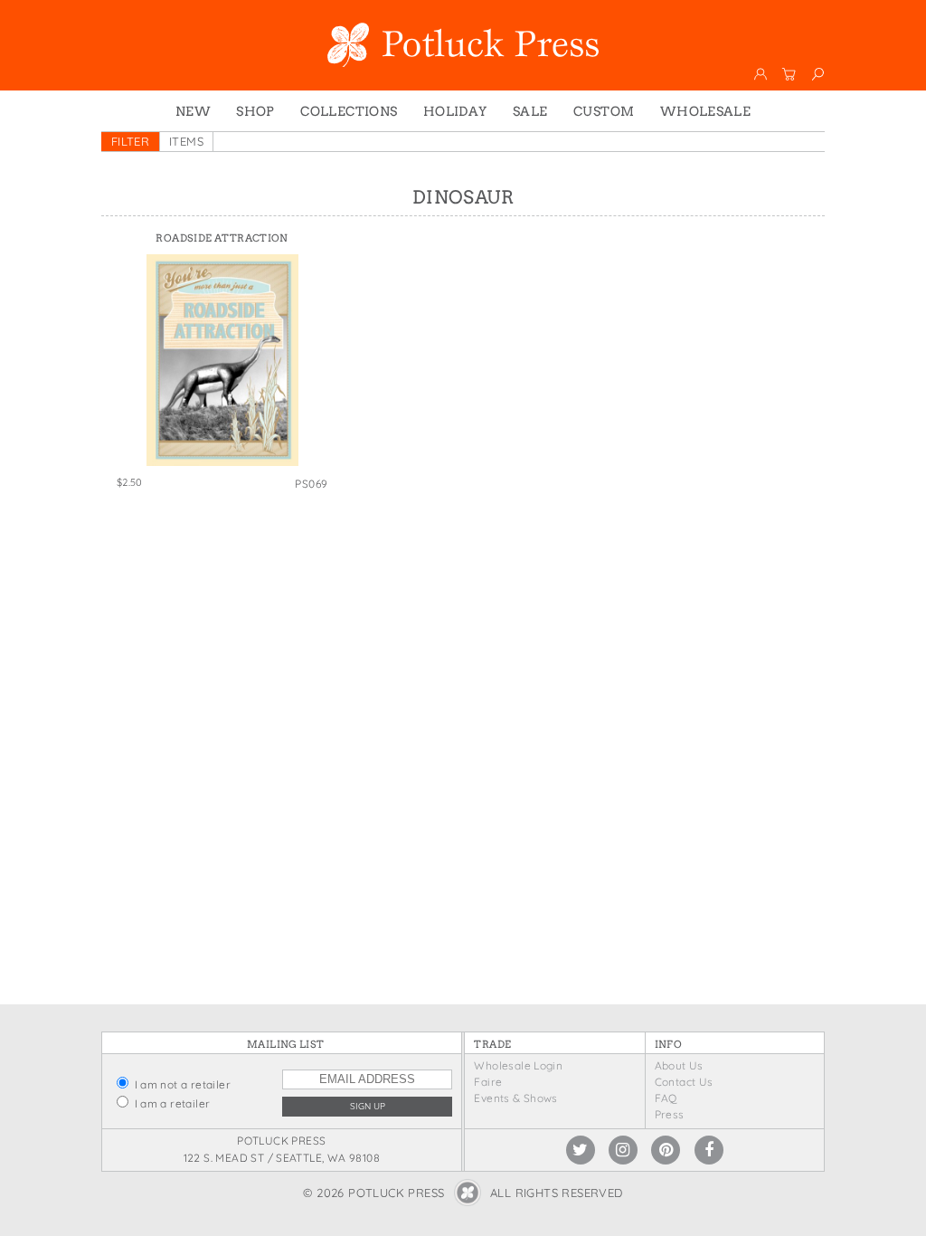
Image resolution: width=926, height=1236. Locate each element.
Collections (348, 111)
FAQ (666, 1098)
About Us (679, 1065)
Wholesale (705, 111)
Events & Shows (515, 1098)
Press (670, 1114)
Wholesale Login (518, 1065)
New (193, 111)
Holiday (455, 111)
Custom (603, 111)
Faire (488, 1082)
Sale (530, 111)
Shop (255, 111)
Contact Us (684, 1082)
